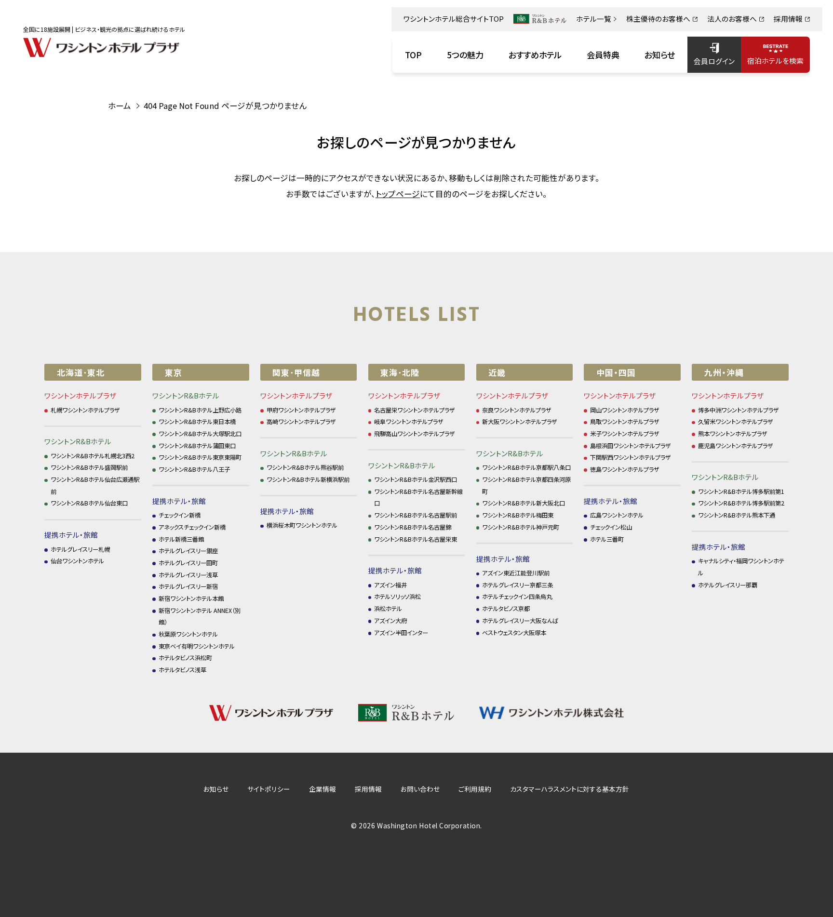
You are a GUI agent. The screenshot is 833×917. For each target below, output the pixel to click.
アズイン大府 (390, 620)
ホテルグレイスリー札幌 (80, 549)
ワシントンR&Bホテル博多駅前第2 (741, 503)
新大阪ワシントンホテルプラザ (519, 421)
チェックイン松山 (611, 527)
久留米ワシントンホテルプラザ (735, 421)
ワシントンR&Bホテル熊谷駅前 (305, 467)
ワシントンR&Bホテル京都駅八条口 (526, 467)
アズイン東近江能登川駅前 (516, 573)
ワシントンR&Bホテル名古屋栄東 (415, 539)
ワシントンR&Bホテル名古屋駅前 (415, 515)
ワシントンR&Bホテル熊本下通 (736, 515)
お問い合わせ (420, 789)
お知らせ (215, 789)
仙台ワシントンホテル (77, 561)
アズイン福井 (390, 585)
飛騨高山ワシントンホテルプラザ (414, 433)
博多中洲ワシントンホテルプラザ (738, 410)
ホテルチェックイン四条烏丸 (517, 596)
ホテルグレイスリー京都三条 (517, 585)
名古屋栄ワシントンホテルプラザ (414, 410)
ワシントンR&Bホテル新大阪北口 (523, 503)
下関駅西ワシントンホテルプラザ (630, 457)
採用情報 (368, 789)
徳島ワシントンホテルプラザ (624, 469)
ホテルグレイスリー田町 (188, 562)
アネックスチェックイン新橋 (192, 527)
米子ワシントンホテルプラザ (624, 433)
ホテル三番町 (607, 539)
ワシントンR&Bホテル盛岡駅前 (89, 467)
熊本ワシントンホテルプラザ (732, 433)
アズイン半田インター (401, 632)
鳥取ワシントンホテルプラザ (624, 421)
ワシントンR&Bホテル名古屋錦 (412, 527)
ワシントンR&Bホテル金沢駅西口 (415, 479)
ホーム (119, 105)
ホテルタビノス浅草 (182, 669)
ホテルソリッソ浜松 (397, 596)
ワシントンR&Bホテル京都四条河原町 (526, 485)
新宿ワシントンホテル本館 (191, 598)
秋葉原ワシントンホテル (188, 634)
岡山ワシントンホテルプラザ (624, 410)
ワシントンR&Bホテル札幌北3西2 (92, 456)
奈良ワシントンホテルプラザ (516, 410)
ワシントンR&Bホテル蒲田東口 (197, 445)
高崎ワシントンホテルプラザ (301, 421)
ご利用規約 (474, 789)
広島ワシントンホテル (617, 515)
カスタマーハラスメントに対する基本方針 (569, 789)
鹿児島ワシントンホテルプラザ (735, 445)
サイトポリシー (268, 789)
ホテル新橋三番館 (181, 539)
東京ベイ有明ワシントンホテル (197, 646)
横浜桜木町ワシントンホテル (302, 525)
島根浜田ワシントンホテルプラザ (630, 445)
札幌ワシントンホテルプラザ (85, 410)
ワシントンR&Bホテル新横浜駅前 (308, 479)
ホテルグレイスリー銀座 (188, 550)
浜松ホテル (388, 608)
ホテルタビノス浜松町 (185, 657)
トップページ (398, 193)
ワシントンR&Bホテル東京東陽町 (200, 457)
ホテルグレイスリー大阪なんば (520, 620)
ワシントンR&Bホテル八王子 (194, 469)
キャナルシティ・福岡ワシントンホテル (741, 567)
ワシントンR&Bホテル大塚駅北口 (200, 433)
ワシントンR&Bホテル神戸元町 (520, 527)
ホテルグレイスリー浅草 (188, 575)
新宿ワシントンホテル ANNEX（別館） (200, 616)
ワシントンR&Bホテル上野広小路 (200, 410)
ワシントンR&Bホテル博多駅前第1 (741, 491)
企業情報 (322, 789)
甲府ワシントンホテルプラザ (301, 410)
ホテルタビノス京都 (506, 608)
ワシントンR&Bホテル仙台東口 (89, 503)
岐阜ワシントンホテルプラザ (408, 421)
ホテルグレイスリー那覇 (727, 585)
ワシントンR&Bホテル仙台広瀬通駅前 (95, 485)
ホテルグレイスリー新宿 (188, 586)
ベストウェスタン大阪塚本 (514, 632)
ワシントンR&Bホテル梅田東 (517, 515)
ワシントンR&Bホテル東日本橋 (197, 421)
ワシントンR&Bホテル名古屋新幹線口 (418, 497)
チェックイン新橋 (180, 515)
